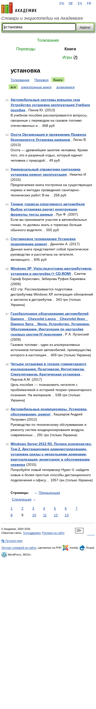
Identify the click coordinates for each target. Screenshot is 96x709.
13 (67, 515)
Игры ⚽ (70, 57)
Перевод (41, 80)
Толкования (48, 40)
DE (71, 3)
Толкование (20, 80)
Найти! (85, 27)
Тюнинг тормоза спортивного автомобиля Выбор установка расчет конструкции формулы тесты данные (48, 209)
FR (89, 3)
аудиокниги (65, 87)
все (13, 87)
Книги (70, 49)
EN (62, 3)
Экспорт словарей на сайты (18, 547)
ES (80, 3)
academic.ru (19, 7)
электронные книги (36, 87)
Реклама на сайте (53, 532)
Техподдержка (32, 532)
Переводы (25, 49)
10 (34, 515)
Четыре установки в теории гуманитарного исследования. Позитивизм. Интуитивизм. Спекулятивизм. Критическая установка (48, 369)
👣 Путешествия (11, 540)
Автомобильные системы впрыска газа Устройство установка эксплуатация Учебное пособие (50, 105)
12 (56, 515)
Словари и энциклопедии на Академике (42, 18)
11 (45, 515)
